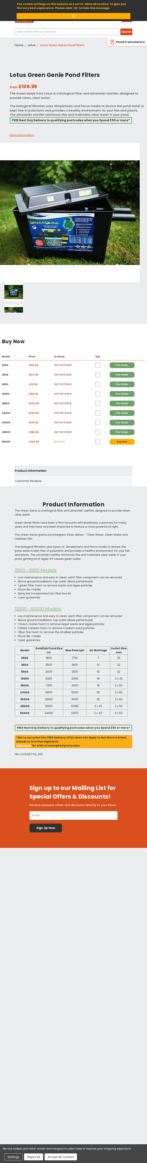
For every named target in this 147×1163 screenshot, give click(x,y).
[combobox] (73, 32)
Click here (23, 745)
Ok (73, 16)
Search (126, 32)
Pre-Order (122, 365)
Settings (13, 1157)
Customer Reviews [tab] (28, 481)
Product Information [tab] (31, 471)
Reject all (33, 1157)
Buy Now (122, 441)
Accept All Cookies (61, 1157)
